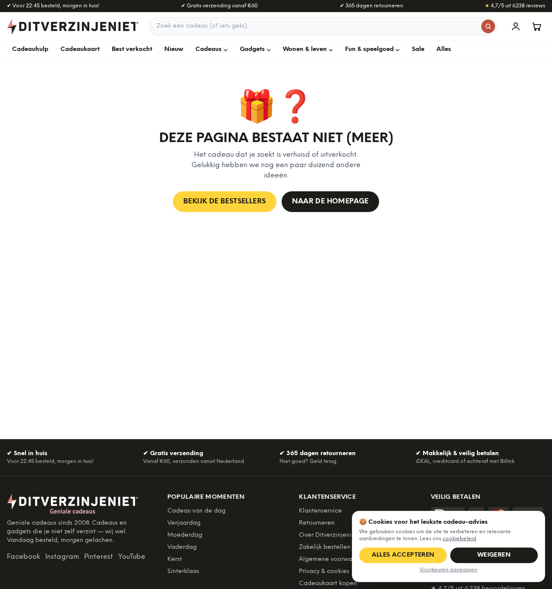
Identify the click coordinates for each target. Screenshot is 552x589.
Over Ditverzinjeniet (328, 535)
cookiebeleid (459, 539)
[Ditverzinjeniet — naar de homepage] (73, 26)
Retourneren (317, 523)
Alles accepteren (403, 555)
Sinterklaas (183, 571)
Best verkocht (132, 49)
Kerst (174, 559)
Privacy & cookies (324, 571)
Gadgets (252, 49)
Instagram (62, 556)
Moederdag (184, 535)
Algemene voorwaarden (334, 559)
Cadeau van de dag (196, 511)
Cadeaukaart (80, 49)
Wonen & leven (305, 49)
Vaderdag (182, 547)
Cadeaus (208, 49)
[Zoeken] (488, 26)
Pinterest (98, 556)
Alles (443, 49)
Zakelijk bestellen (325, 547)
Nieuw (173, 49)
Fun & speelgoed (369, 49)
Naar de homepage (330, 201)
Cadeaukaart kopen (328, 583)
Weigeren (494, 555)
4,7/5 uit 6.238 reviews (515, 6)
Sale (418, 49)
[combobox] (323, 26)
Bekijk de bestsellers (224, 201)
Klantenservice (320, 511)
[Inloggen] (515, 26)
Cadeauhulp (30, 49)
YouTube (131, 556)
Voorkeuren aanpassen (448, 570)
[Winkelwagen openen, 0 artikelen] (536, 26)
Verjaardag (184, 523)
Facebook (23, 556)
